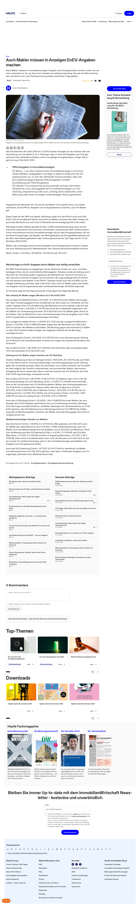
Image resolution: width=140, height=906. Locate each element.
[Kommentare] (99, 81)
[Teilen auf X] (11, 148)
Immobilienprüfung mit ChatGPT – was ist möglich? (28, 535)
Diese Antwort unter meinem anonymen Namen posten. (30, 604)
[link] (10, 21)
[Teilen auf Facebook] (15, 148)
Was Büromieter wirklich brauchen (68, 516)
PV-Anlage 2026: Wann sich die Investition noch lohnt (75, 508)
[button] (129, 13)
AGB (75, 814)
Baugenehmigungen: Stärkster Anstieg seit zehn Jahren (73, 492)
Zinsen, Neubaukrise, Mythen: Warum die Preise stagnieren (27, 553)
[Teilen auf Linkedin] (22, 148)
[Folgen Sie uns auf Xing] (76, 864)
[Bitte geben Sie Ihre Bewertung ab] (90, 81)
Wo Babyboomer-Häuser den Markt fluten (25, 481)
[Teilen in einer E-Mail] (7, 148)
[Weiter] (98, 672)
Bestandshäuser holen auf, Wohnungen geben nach (74, 501)
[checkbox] (7, 604)
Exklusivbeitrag (15, 664)
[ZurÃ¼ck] (92, 671)
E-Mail (46, 805)
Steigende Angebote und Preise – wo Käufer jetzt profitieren (27, 517)
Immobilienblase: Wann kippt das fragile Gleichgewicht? (24, 498)
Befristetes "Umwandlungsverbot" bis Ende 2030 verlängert (27, 563)
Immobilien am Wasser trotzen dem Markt (71, 540)
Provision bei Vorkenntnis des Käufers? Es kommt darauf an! (29, 527)
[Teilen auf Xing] (18, 148)
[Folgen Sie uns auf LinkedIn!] (73, 864)
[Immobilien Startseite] (11, 13)
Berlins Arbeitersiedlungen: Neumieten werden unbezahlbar (73, 558)
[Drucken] (95, 81)
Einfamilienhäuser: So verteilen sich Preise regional (74, 533)
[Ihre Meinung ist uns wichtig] (6, 901)
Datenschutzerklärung (79, 816)
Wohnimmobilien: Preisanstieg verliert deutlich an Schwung (27, 544)
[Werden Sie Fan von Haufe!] (80, 864)
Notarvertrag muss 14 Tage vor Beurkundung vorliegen (29, 489)
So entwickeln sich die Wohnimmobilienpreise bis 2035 (27, 507)
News (9, 80)
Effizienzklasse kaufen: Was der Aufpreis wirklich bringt (74, 482)
